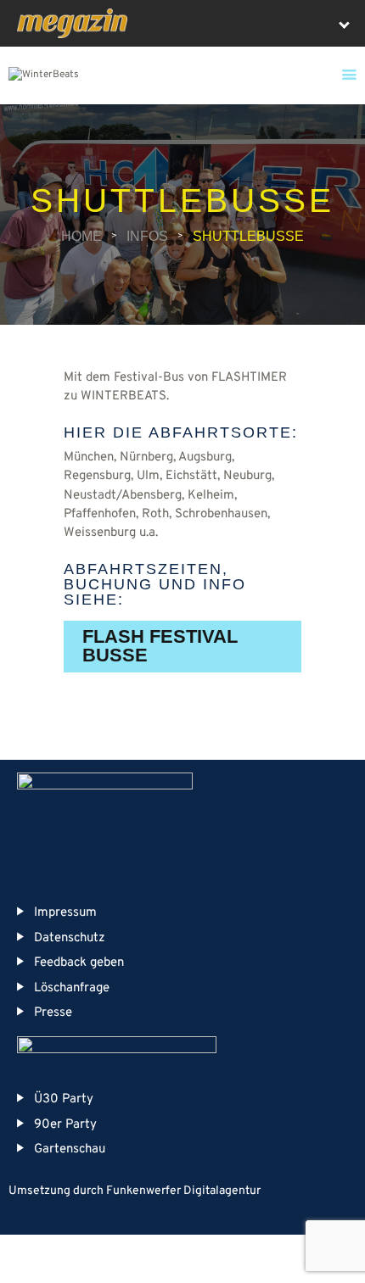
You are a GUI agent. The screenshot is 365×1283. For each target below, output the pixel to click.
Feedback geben (79, 963)
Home (81, 236)
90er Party (65, 1125)
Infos (147, 236)
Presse (53, 1013)
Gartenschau (69, 1149)
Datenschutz (69, 938)
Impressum (65, 913)
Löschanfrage (72, 988)
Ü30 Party (63, 1099)
